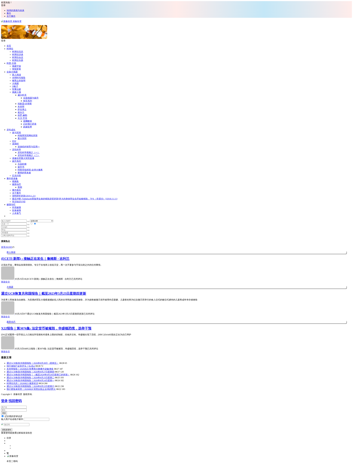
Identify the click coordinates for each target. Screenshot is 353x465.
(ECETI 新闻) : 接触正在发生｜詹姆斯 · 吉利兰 (35, 258)
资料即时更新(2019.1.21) (24, 196)
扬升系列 (16, 161)
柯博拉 (10, 49)
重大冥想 (22, 138)
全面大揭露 (12, 72)
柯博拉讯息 (17, 51)
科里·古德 (11, 63)
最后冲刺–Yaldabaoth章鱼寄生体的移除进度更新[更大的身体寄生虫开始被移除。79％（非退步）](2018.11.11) (64, 199)
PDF (14, 141)
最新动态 (16, 184)
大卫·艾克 (22, 118)
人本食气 (16, 213)
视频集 (15, 181)
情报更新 (16, 69)
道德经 (15, 144)
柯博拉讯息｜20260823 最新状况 (22, 383)
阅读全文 (5, 282)
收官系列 (27, 101)
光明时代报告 (18, 77)
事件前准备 (12, 178)
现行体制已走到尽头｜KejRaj (21, 366)
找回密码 (15, 401)
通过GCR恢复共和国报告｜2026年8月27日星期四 (30, 372)
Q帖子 (15, 86)
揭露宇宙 (16, 66)
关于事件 (11, 16)
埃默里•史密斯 (25, 104)
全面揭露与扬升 (31, 98)
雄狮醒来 (27, 121)
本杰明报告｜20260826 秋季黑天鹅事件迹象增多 (30, 369)
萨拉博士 (22, 109)
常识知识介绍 (18, 201)
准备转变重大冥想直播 (23, 158)
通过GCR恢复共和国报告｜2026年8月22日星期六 (30, 386)
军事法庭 (16, 89)
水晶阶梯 (22, 164)
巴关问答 (16, 175)
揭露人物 (16, 92)
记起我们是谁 (29, 124)
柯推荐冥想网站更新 (28, 135)
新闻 (20, 187)
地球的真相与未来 (15, 10)
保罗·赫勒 (22, 115)
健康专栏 (11, 204)
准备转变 (17, 21)
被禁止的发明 (18, 80)
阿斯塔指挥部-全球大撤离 (30, 170)
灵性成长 (11, 130)
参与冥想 (16, 132)
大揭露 (15, 83)
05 (11, 247)
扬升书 (21, 167)
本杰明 (21, 106)
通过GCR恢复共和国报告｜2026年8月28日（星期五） (33, 363)
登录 (4, 401)
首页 (9, 46)
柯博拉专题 (17, 60)
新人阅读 (16, 75)
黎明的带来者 (24, 173)
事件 (9, 13)
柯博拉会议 (17, 57)
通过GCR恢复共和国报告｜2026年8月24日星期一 (30, 380)
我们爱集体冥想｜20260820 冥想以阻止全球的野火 (31, 389)
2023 (8, 247)
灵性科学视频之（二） (29, 155)
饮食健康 (16, 210)
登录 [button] (3, 5)
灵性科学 (16, 149)
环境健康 (16, 207)
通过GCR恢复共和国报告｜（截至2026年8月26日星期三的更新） (38, 375)
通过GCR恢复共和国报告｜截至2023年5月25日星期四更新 (43, 293)
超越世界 (27, 127)
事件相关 (16, 190)
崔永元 (21, 112)
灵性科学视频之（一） (29, 152)
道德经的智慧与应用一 (29, 146)
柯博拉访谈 (17, 54)
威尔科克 (22, 95)
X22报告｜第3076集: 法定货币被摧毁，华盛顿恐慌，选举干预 (46, 328)
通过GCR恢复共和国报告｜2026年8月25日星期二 (30, 377)
